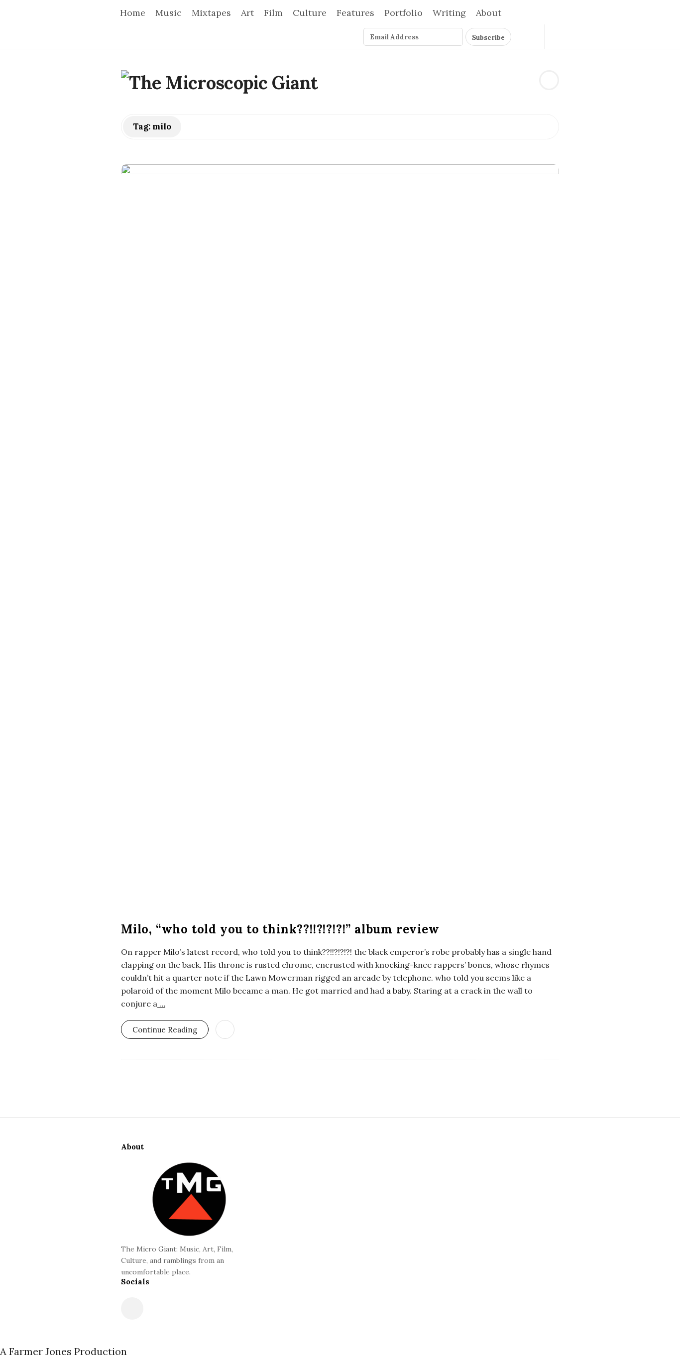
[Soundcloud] (531, 36)
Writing (449, 12)
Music (168, 12)
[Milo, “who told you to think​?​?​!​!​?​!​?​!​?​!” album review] (340, 537)
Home (132, 12)
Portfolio (403, 12)
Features (355, 12)
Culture (310, 12)
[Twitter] (520, 36)
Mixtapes (211, 12)
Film (273, 12)
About (488, 12)
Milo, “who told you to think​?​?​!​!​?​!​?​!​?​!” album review (280, 929)
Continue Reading (164, 1029)
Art (247, 12)
